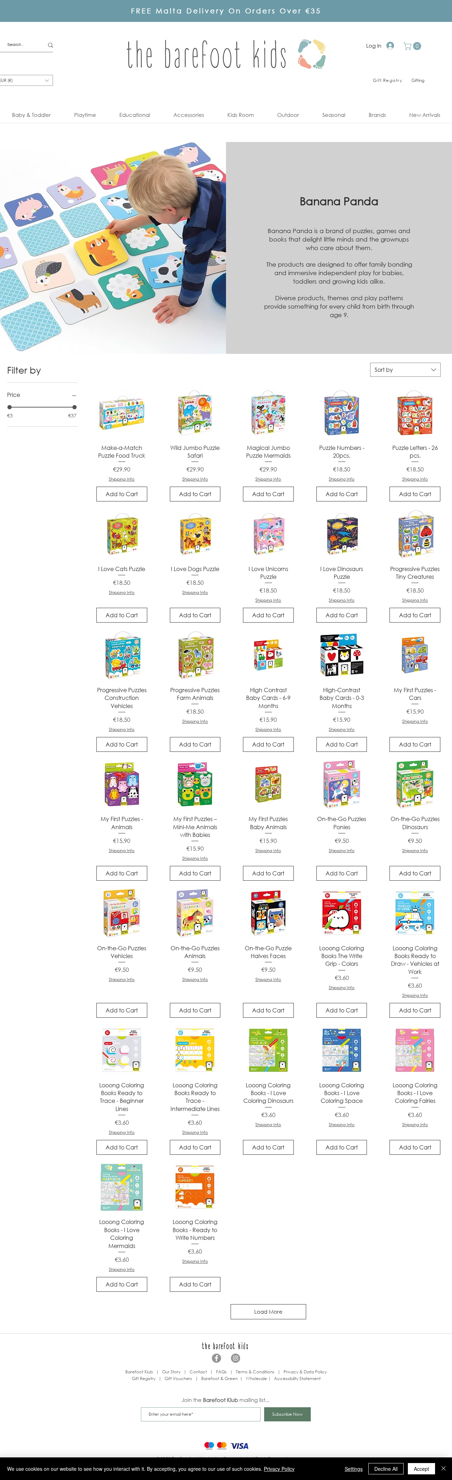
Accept (421, 1468)
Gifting (417, 80)
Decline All (386, 1468)
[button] (413, 46)
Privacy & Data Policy (305, 1372)
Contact (198, 1372)
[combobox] (405, 370)
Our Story (171, 1372)
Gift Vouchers (178, 1378)
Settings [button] (354, 1468)
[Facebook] (216, 1358)
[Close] (443, 1468)
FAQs (221, 1372)
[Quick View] (121, 412)
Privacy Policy (279, 1468)
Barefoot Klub (139, 1372)
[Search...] (50, 45)
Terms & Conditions (255, 1372)
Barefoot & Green (219, 1378)
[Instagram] (235, 1358)
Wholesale (257, 1378)
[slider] (9, 407)
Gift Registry (143, 1378)
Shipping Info (122, 479)
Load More (268, 1311)
